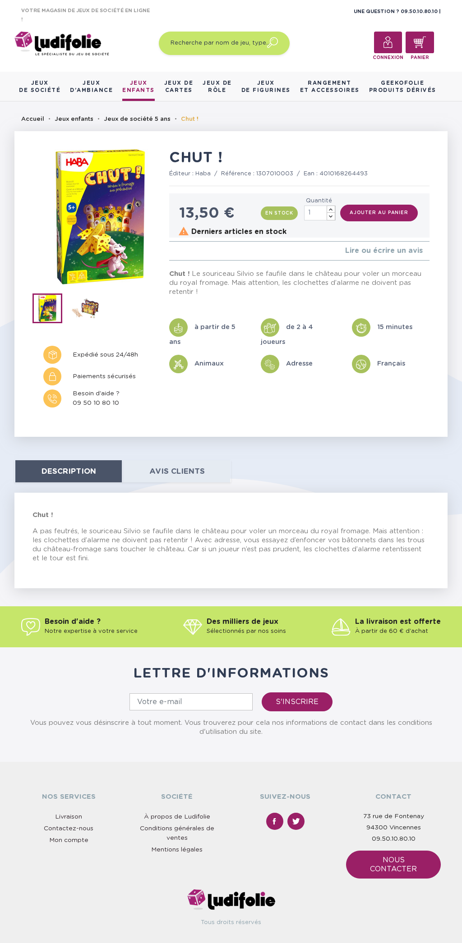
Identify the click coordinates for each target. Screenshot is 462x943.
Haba (203, 174)
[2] (178, 250)
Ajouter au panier (379, 213)
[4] (193, 250)
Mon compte (68, 840)
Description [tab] (69, 471)
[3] (186, 250)
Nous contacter (393, 864)
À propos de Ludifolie (177, 817)
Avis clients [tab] (177, 471)
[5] (200, 250)
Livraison (68, 817)
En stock (279, 213)
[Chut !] (51, 310)
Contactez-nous (68, 828)
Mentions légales (177, 850)
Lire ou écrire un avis (384, 250)
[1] (171, 250)
